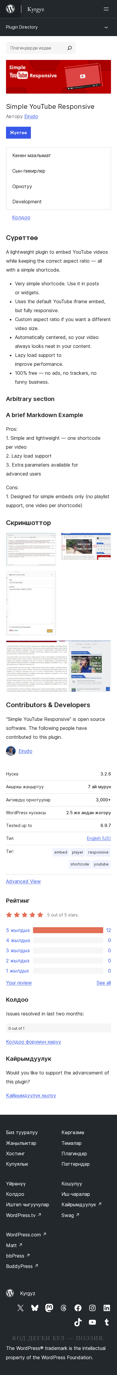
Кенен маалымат (31, 155)
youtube (101, 864)
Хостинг (15, 1153)
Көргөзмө (73, 1132)
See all (104, 983)
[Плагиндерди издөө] (70, 48)
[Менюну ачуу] (107, 9)
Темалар (72, 1143)
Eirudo (31, 116)
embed (60, 852)
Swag (71, 1215)
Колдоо (21, 217)
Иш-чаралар (76, 1194)
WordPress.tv (24, 1215)
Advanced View (23, 881)
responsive (98, 852)
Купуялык (17, 1164)
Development (27, 202)
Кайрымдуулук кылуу (31, 1095)
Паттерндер (76, 1164)
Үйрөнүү (16, 1184)
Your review (19, 983)
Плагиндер (74, 1153)
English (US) (99, 838)
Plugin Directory (22, 27)
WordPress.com (26, 1235)
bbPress (18, 1256)
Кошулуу (72, 1184)
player (77, 852)
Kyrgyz (27, 1293)
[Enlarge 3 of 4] (48, 579)
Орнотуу (22, 186)
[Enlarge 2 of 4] (103, 541)
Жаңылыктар (21, 1143)
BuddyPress (22, 1266)
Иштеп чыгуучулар (27, 1204)
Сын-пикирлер (28, 171)
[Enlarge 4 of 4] (103, 648)
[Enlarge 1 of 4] (48, 541)
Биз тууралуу (22, 1132)
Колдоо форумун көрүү (33, 1042)
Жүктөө (18, 132)
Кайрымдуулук (82, 1204)
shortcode (79, 864)
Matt (14, 1245)
